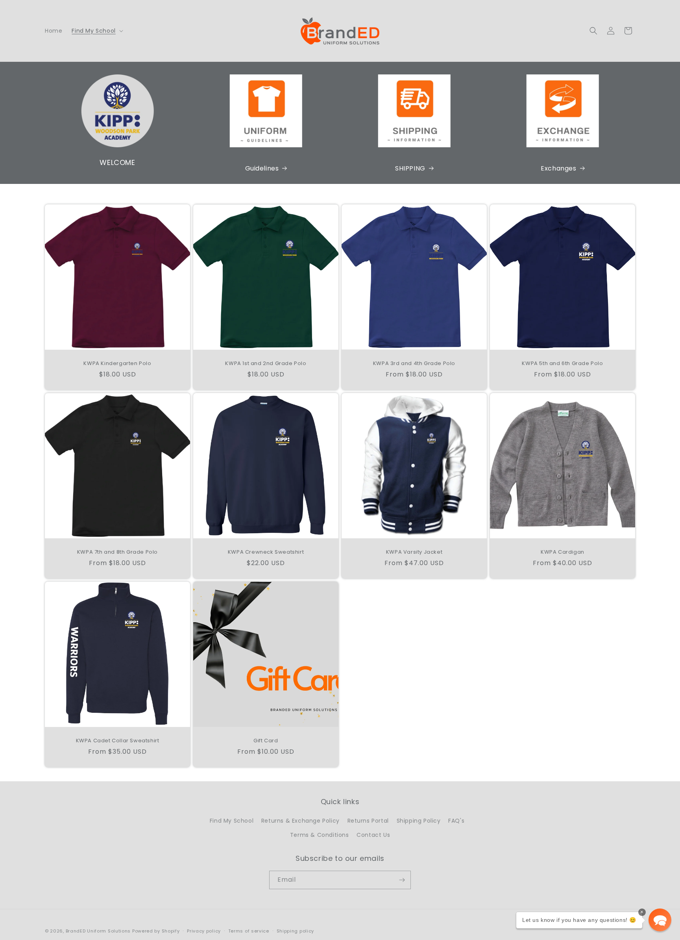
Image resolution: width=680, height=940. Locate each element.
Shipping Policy (419, 821)
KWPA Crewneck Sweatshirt (266, 552)
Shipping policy (295, 931)
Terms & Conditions (319, 835)
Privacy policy (204, 931)
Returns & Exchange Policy (300, 821)
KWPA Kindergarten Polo (117, 363)
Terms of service (248, 931)
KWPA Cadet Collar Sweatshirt (117, 741)
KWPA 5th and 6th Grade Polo (562, 363)
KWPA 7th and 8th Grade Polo (117, 552)
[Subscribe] (401, 880)
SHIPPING (410, 168)
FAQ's (456, 821)
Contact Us (373, 835)
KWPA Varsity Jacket (414, 552)
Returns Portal (368, 821)
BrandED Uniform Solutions (98, 931)
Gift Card (265, 741)
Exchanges (558, 168)
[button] (96, 30)
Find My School (231, 821)
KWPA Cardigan (562, 552)
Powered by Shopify (156, 931)
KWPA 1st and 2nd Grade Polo (265, 363)
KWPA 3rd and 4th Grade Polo (414, 363)
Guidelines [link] (262, 168)
